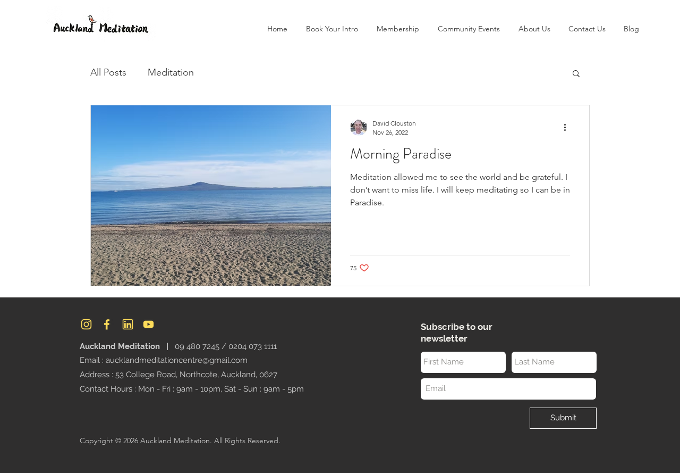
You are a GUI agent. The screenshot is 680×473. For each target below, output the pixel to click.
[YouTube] (148, 324)
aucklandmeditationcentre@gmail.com (177, 360)
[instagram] (86, 324)
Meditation (171, 72)
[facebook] (107, 324)
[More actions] (568, 127)
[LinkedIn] (127, 324)
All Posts (108, 72)
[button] (534, 29)
